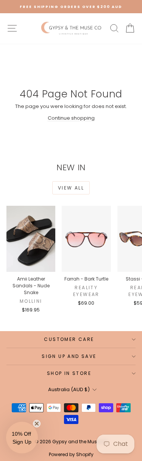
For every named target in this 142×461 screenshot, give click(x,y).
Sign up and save (69, 356)
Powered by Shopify (71, 454)
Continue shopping (71, 118)
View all (71, 188)
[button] (22, 437)
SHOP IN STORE (69, 373)
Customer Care (69, 339)
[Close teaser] (37, 423)
